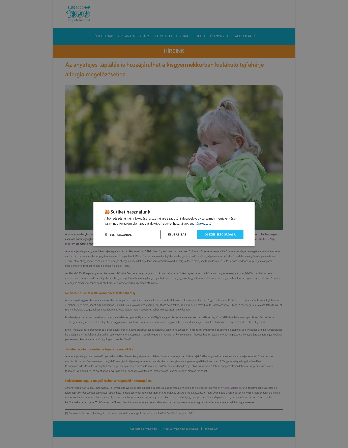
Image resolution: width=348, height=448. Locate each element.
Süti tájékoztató (200, 223)
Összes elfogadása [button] (220, 234)
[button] (118, 234)
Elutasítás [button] (177, 234)
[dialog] (174, 224)
